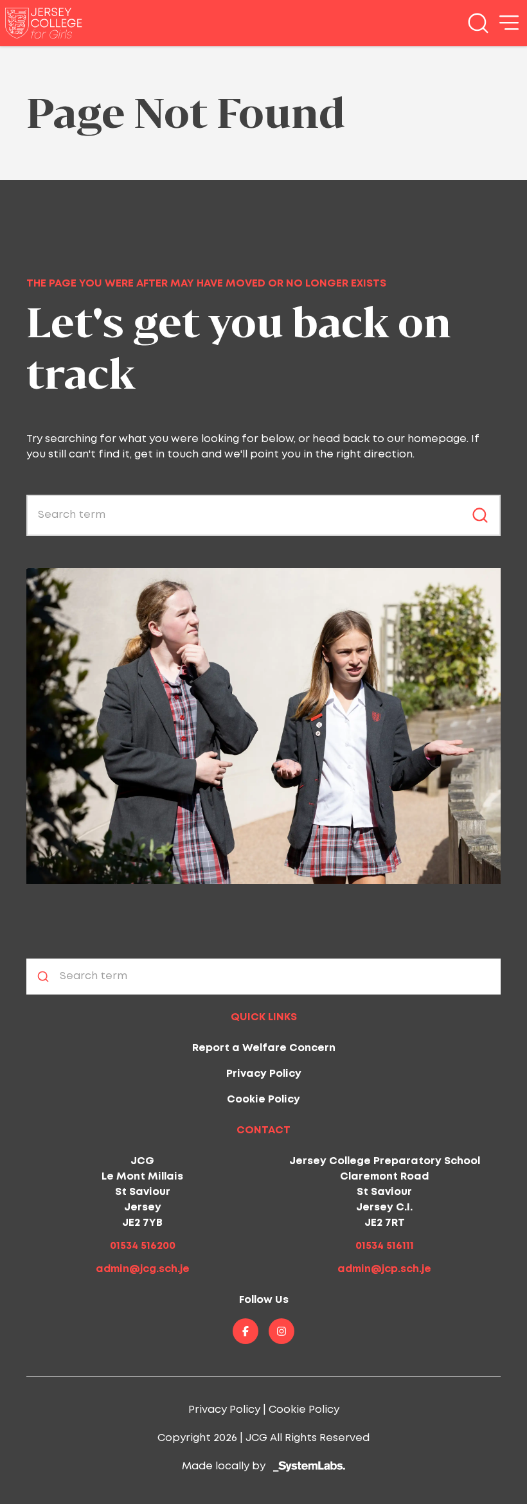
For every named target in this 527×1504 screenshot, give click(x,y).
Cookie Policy (263, 1099)
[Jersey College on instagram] (281, 1331)
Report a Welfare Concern (263, 1048)
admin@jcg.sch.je (143, 1269)
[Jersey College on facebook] (245, 1331)
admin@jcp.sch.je (384, 1269)
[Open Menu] (509, 23)
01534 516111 (384, 1246)
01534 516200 (142, 1246)
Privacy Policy (263, 1074)
